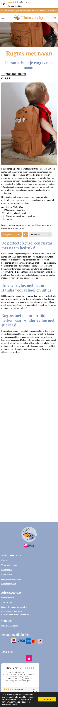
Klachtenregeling (8, 583)
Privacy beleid (7, 574)
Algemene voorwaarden (11, 579)
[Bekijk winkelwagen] (55, 18)
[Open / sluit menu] (3, 18)
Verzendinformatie (9, 565)
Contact (4, 560)
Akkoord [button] (47, 699)
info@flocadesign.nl (9, 626)
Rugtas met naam (13, 74)
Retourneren (6, 569)
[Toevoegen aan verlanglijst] (25, 234)
